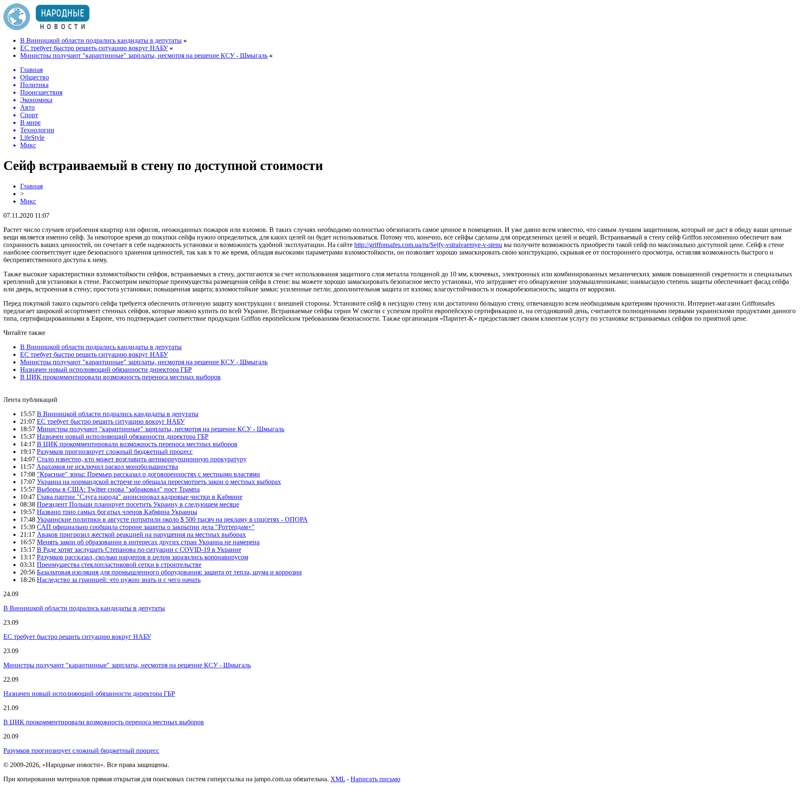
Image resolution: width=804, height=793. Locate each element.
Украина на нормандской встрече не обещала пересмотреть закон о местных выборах (159, 481)
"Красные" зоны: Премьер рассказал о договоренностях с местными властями (148, 474)
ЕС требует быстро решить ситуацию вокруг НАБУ (94, 47)
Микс (28, 201)
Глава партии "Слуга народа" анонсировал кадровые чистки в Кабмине (139, 496)
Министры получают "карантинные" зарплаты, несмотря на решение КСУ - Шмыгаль (144, 55)
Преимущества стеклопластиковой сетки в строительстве (119, 564)
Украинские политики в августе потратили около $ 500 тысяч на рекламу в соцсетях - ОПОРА (172, 519)
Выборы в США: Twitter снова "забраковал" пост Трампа (118, 489)
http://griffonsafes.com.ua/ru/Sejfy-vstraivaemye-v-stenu (428, 244)
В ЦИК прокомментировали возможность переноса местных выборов (120, 377)
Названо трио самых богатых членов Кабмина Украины (117, 511)
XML (337, 779)
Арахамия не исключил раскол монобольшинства (107, 466)
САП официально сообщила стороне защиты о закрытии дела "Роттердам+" (146, 526)
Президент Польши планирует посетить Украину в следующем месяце (138, 504)
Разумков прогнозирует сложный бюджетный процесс (115, 451)
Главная (31, 186)
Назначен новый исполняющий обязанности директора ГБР (106, 369)
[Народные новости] (46, 27)
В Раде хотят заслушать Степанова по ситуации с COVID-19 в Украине (139, 549)
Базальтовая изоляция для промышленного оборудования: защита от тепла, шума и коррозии (169, 572)
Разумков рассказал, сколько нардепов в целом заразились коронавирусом (142, 557)
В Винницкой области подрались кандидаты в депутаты (101, 40)
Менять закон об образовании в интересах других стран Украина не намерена (148, 542)
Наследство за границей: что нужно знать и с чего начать (119, 579)
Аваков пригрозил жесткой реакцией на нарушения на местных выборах (141, 534)
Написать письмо (375, 779)
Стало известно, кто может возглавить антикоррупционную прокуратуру (142, 459)
